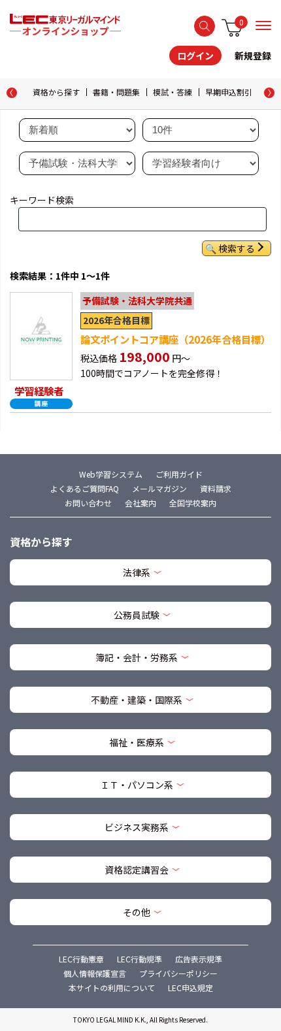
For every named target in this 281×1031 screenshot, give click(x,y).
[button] (269, 93)
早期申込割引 (228, 91)
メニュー (263, 25)
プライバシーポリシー (178, 973)
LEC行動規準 (139, 958)
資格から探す (56, 91)
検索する (204, 26)
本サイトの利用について (112, 987)
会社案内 (140, 502)
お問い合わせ (88, 502)
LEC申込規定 (190, 987)
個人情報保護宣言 (94, 973)
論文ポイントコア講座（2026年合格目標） (175, 339)
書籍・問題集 (116, 91)
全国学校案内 (192, 502)
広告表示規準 (198, 958)
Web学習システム (110, 474)
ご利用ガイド (179, 474)
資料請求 (215, 488)
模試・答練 (172, 91)
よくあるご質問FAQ (84, 488)
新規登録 (253, 55)
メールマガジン (159, 488)
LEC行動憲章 (81, 958)
